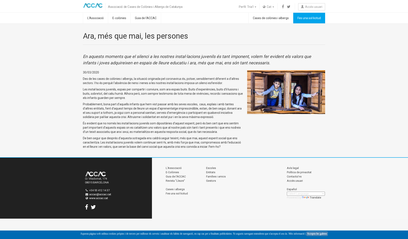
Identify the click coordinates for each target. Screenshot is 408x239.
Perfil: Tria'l (246, 6)
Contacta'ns (294, 176)
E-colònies (119, 18)
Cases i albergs (175, 189)
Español (292, 189)
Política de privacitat (299, 172)
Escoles (211, 168)
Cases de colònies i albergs (271, 18)
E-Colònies (172, 172)
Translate (315, 197)
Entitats (210, 172)
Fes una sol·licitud (309, 18)
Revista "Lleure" (175, 180)
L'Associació (95, 18)
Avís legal (293, 168)
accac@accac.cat (100, 194)
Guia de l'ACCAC (146, 18)
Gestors (211, 180)
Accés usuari (313, 6)
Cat (268, 6)
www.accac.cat (98, 198)
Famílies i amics (216, 176)
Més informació (297, 233)
